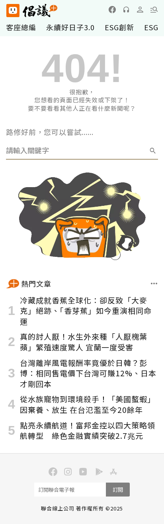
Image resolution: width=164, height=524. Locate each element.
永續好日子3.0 (70, 27)
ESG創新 (119, 27)
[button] (154, 10)
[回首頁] (32, 10)
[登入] (140, 10)
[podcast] (126, 10)
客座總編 (21, 27)
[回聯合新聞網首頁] (12, 10)
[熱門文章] (154, 283)
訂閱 (118, 489)
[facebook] (112, 10)
